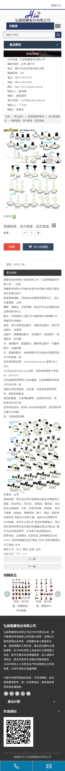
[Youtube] (28, 693)
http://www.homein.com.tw (29, 86)
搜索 (58, 35)
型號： (10, 264)
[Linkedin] (17, 693)
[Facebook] (6, 693)
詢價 (12, 246)
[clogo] (32, 16)
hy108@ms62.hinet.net (33, 100)
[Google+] (11, 693)
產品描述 (11, 272)
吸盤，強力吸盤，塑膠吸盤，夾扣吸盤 (21, 606)
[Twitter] (23, 693)
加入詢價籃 (41, 246)
